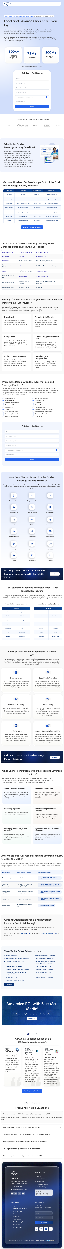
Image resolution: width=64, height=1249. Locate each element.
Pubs (20, 266)
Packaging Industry (42, 252)
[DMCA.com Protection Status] (50, 1240)
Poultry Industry (41, 256)
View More (9, 984)
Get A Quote (54, 574)
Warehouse (5, 261)
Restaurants (5, 256)
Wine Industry (23, 276)
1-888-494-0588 (26, 933)
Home (6, 16)
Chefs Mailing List (41, 271)
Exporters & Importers (25, 252)
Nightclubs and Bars (8, 252)
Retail (4, 271)
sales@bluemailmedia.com (49, 933)
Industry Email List (13, 16)
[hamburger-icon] (56, 4)
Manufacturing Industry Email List (26, 16)
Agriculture (22, 256)
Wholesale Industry (42, 276)
